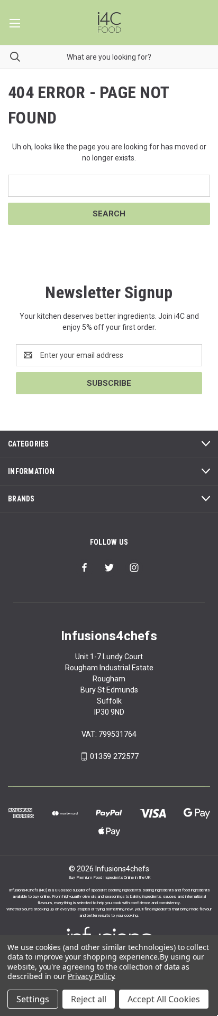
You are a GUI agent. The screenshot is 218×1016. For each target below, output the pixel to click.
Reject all (88, 999)
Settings (32, 999)
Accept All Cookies (164, 999)
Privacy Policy (91, 976)
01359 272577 (114, 756)
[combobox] (109, 57)
